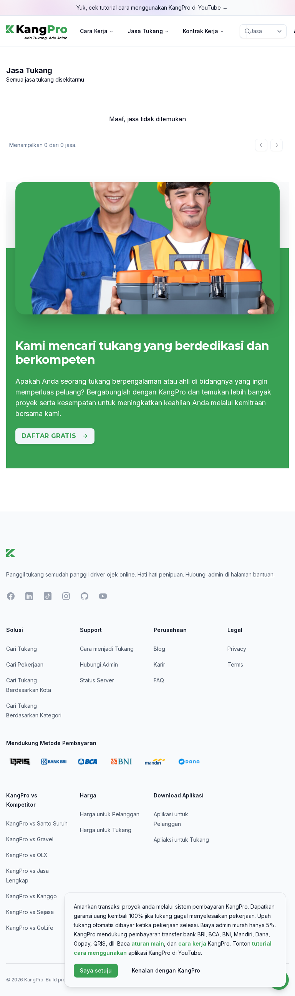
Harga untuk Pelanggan (109, 814)
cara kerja (192, 943)
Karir (159, 664)
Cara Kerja (94, 31)
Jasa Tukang (145, 31)
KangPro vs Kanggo (31, 896)
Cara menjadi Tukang (107, 648)
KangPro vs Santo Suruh (37, 823)
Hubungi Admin (99, 664)
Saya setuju (96, 970)
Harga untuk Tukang (105, 830)
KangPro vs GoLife (29, 927)
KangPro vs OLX (27, 855)
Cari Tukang (21, 648)
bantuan (263, 574)
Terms (235, 664)
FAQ (159, 680)
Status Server (97, 680)
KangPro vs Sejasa (30, 912)
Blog (159, 648)
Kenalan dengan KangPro (166, 970)
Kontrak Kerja (200, 31)
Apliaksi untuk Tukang (181, 839)
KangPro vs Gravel (29, 839)
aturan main (147, 943)
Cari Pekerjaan (24, 664)
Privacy (236, 648)
